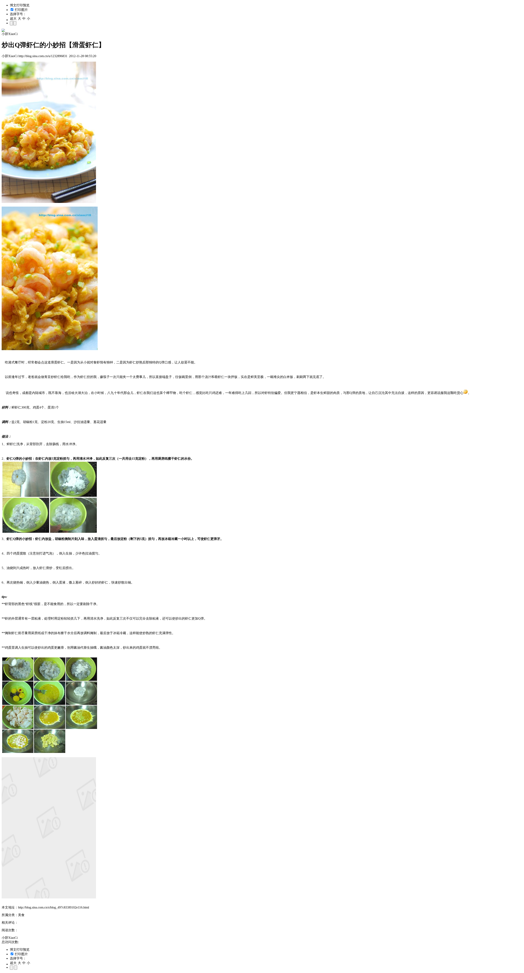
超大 (13, 18)
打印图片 (21, 9)
